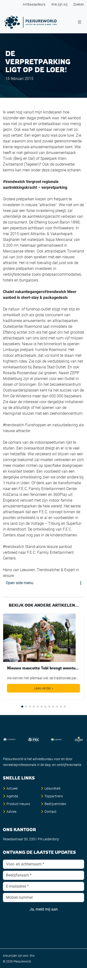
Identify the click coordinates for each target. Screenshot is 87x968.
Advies (11, 812)
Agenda (12, 796)
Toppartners (53, 796)
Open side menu (19, 583)
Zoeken (78, 4)
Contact (50, 812)
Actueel (12, 788)
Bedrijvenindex (55, 804)
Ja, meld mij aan (43, 909)
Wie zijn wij (59, 4)
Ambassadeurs (34, 4)
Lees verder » (43, 688)
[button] (22, 707)
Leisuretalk (52, 788)
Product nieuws (18, 804)
